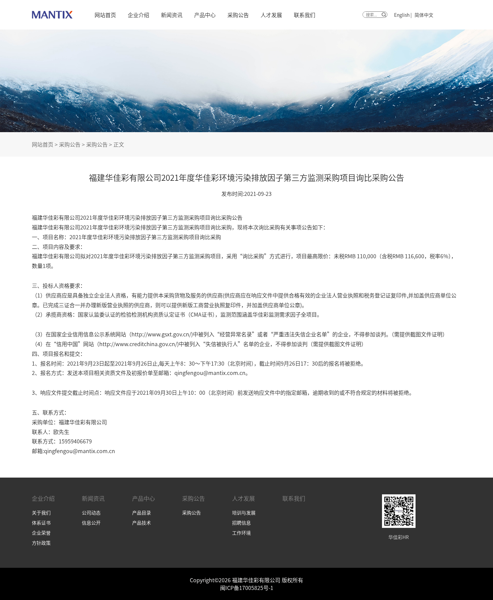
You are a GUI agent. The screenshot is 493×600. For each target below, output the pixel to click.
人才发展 (271, 15)
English (401, 14)
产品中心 (205, 15)
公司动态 (91, 512)
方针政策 (41, 542)
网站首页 (105, 15)
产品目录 (141, 512)
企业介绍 (138, 15)
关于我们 (41, 512)
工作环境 (241, 532)
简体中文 (424, 14)
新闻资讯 (171, 15)
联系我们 (304, 15)
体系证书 (41, 522)
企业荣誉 (41, 532)
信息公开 (91, 522)
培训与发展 (244, 512)
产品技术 (141, 522)
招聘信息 (241, 522)
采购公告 (238, 15)
